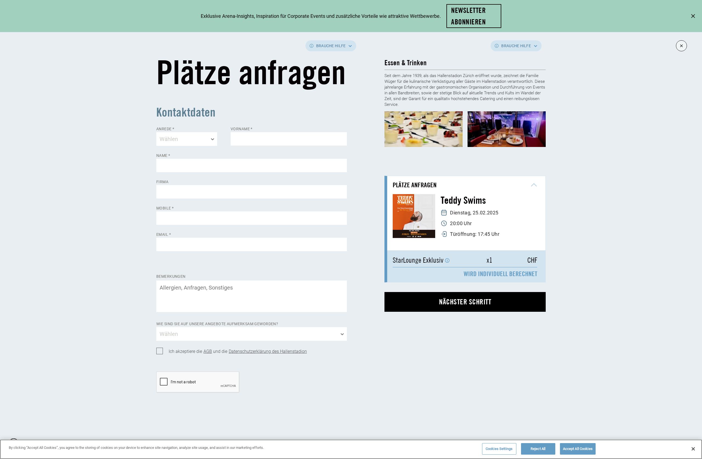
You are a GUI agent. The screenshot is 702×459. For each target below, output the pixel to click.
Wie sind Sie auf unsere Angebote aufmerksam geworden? (217, 324)
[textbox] (186, 139)
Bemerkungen (171, 276)
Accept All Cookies (578, 448)
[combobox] (186, 139)
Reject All (538, 448)
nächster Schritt (465, 302)
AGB (207, 351)
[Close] (693, 449)
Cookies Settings (499, 448)
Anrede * (165, 129)
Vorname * (242, 129)
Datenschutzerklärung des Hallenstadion (268, 351)
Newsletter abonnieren (468, 16)
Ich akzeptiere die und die (238, 351)
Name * (163, 155)
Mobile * (165, 208)
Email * (163, 234)
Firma (162, 182)
